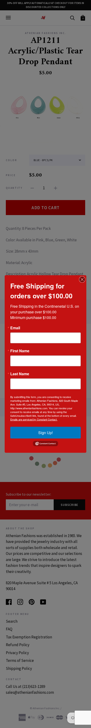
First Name (19, 351)
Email (15, 328)
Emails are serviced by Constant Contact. (33, 419)
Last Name (19, 374)
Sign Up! (45, 432)
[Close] (82, 279)
